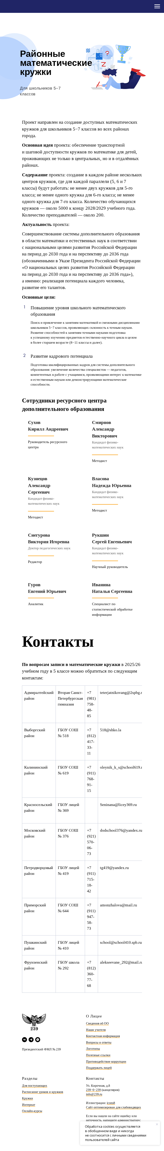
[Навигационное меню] (157, 6)
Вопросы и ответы (98, 1042)
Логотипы (93, 1048)
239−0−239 (93, 1090)
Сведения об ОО (97, 1023)
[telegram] (31, 1039)
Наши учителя (96, 1030)
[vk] (24, 1039)
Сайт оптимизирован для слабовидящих (113, 1107)
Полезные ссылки (98, 1055)
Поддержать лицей (99, 1067)
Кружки (27, 1098)
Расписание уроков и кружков (42, 1092)
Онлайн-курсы (32, 1111)
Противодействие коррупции (106, 1061)
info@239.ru (94, 1094)
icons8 (111, 1103)
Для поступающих (34, 1085)
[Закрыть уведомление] (157, 1124)
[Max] (37, 1039)
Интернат (28, 1104)
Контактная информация (103, 1036)
